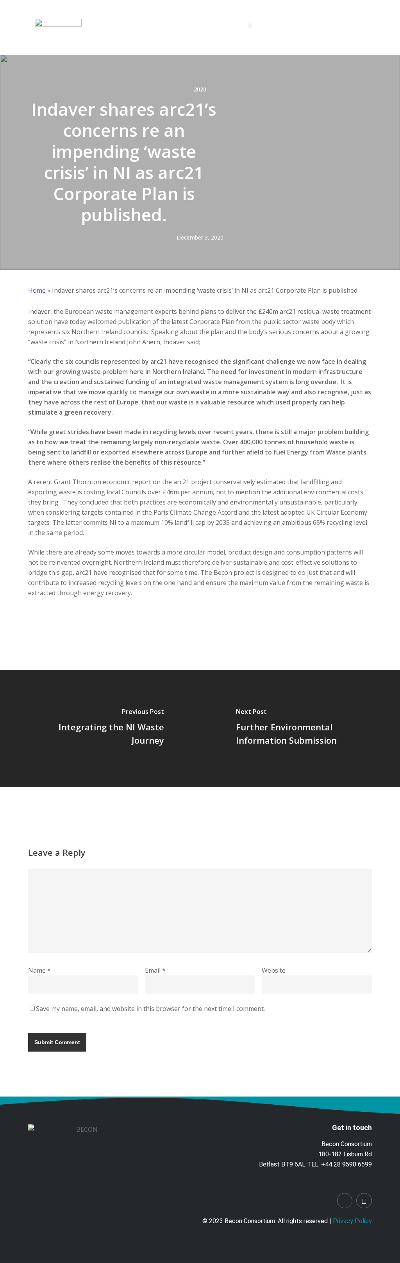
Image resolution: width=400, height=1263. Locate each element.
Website (274, 970)
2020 (200, 89)
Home (37, 290)
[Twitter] (364, 1201)
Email (155, 970)
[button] (250, 25)
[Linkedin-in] (345, 1201)
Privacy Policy (352, 1221)
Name (39, 970)
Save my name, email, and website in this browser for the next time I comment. (150, 1008)
